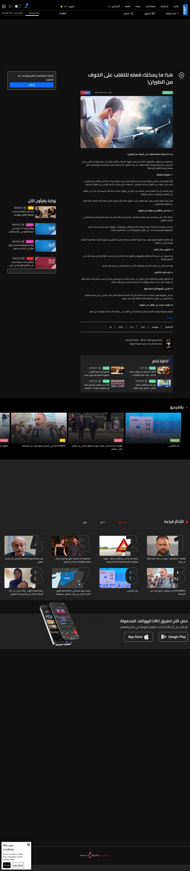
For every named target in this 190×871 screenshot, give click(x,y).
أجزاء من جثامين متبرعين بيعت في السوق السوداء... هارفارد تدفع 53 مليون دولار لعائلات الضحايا (97, 386)
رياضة (138, 6)
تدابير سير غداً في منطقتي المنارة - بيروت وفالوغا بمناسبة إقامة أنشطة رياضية (120, 560)
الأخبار (176, 6)
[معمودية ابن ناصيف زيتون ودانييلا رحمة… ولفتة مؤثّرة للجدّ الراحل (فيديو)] (71, 549)
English (63, 13)
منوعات (152, 368)
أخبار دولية (118, 440)
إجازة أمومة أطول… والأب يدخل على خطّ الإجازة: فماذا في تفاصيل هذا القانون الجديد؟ (26, 592)
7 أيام (102, 522)
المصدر (170, 318)
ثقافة (127, 6)
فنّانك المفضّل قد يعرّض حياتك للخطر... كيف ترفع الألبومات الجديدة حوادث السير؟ (142, 373)
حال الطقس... (174, 446)
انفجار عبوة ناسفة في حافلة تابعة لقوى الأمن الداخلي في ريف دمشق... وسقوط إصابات (73, 592)
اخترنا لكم (160, 361)
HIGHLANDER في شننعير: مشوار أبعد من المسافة (43, 446)
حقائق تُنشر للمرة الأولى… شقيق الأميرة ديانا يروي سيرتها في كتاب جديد (96, 373)
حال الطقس (175, 440)
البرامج (126, 13)
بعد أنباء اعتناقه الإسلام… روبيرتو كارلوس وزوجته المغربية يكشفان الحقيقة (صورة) (22, 213)
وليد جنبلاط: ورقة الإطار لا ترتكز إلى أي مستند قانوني (24, 560)
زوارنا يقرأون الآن (42, 200)
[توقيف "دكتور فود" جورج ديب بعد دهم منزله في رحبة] (166, 549)
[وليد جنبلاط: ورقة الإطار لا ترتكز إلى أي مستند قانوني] (23, 549)
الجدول (147, 13)
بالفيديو (177, 407)
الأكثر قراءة (174, 521)
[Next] (3, 432)
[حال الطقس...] (153, 432)
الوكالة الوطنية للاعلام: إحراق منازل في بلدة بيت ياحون (21, 246)
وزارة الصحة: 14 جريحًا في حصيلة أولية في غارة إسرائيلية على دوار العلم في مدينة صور (21, 230)
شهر (85, 522)
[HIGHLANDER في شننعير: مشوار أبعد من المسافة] (39, 432)
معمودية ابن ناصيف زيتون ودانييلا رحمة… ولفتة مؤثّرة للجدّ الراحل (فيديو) (73, 560)
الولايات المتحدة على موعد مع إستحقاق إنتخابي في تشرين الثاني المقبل (97, 447)
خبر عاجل (30, 258)
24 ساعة (122, 522)
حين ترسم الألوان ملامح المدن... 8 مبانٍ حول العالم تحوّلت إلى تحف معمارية (145, 386)
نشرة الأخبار (150, 6)
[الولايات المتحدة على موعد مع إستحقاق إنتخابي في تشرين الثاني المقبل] (96, 432)
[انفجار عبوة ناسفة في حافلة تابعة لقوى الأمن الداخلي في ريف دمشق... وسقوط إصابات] (71, 582)
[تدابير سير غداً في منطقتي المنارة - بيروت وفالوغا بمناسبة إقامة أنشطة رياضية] (118, 549)
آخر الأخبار (164, 6)
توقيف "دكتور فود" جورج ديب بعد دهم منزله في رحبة (166, 560)
